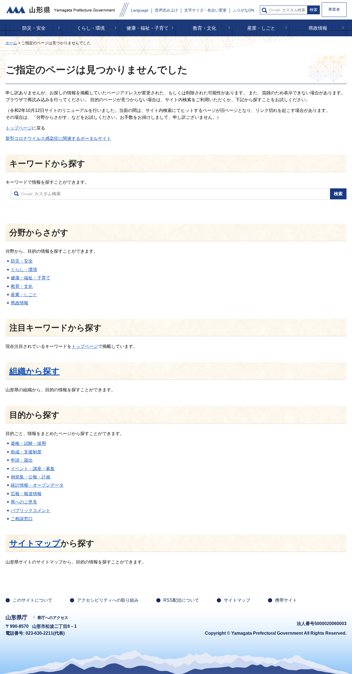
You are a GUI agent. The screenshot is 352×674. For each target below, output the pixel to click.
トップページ (19, 128)
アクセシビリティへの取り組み (108, 600)
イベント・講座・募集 (33, 468)
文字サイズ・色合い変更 (205, 10)
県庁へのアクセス (52, 617)
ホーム (11, 43)
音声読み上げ (166, 10)
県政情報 (318, 28)
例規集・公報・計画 (30, 477)
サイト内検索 (264, 10)
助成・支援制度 (26, 452)
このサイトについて (32, 600)
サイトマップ (35, 543)
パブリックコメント (30, 510)
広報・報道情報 (26, 493)
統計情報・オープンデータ (37, 485)
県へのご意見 (24, 502)
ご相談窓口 (22, 518)
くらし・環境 (91, 28)
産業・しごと (261, 28)
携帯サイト (286, 600)
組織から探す (34, 371)
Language (139, 10)
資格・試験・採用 (28, 443)
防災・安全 (34, 28)
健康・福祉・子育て (148, 28)
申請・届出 (22, 460)
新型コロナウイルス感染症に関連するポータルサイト (58, 138)
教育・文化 (204, 28)
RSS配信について (181, 600)
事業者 (334, 9)
